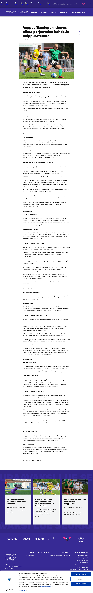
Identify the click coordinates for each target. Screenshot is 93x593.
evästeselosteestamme (46, 586)
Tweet (80, 32)
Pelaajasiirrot (30, 555)
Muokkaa (80, 579)
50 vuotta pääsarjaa (81, 567)
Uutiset (34, 12)
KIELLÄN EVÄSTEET (80, 583)
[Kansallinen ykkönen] (13, 558)
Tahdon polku (83, 562)
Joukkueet (64, 12)
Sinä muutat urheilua (81, 565)
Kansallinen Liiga (11, 11)
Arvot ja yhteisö (83, 558)
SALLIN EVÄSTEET (81, 574)
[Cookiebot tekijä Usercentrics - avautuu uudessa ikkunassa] (9, 590)
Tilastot (53, 12)
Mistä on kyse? (83, 555)
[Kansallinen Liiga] (13, 554)
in (80, 34)
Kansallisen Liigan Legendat (79, 569)
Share (80, 29)
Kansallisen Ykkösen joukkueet (60, 555)
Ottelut (44, 12)
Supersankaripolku (82, 560)
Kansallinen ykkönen (23, 12)
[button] (9, 521)
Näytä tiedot (22, 590)
